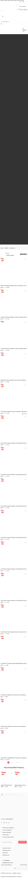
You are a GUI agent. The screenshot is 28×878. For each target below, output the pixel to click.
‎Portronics (15, 243)
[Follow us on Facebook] (1, 822)
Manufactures (6, 855)
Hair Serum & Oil (15, 189)
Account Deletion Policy (8, 837)
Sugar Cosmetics (14, 64)
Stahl (15, 202)
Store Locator (22, 6)
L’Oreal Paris (14, 128)
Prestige (15, 211)
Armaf (15, 223)
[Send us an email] (4, 822)
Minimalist (14, 139)
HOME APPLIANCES (14, 200)
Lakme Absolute (14, 81)
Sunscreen (14, 147)
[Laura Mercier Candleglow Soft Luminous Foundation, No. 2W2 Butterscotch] (14, 743)
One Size (14, 98)
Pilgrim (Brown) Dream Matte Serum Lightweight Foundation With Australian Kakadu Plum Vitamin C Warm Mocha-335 (7, 785)
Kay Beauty (14, 42)
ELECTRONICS (14, 237)
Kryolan (14, 73)
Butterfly (15, 217)
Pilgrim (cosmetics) (15, 164)
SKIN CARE (14, 101)
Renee (14, 84)
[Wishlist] (26, 30)
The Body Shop (14, 117)
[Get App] (21, 1)
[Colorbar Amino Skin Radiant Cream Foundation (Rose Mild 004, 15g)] (14, 334)
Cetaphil (14, 125)
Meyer (15, 203)
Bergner (15, 218)
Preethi (15, 209)
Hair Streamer (15, 159)
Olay (14, 106)
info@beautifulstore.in (7, 862)
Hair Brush (15, 187)
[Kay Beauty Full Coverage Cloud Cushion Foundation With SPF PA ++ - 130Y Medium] (14, 365)
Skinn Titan (15, 226)
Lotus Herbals (14, 131)
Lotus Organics (14, 133)
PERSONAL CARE (14, 194)
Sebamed (14, 114)
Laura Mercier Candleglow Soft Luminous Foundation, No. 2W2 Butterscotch (14, 758)
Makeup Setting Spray (15, 173)
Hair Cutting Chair (15, 155)
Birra (15, 228)
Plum (14, 111)
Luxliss (15, 192)
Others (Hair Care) (15, 184)
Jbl (15, 240)
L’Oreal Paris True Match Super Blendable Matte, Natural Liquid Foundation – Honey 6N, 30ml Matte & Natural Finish (14, 663)
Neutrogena (14, 48)
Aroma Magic (14, 50)
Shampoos (15, 181)
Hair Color (15, 186)
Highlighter (15, 178)
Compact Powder (15, 167)
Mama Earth (14, 136)
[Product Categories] (23, 29)
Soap (15, 198)
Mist (15, 234)
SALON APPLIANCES (14, 153)
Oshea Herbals (14, 76)
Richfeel (14, 95)
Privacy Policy (6, 834)
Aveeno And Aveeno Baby (14, 56)
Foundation (15, 169)
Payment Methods (7, 832)
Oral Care (15, 197)
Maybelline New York (14, 67)
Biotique (14, 59)
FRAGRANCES (15, 222)
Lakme (14, 78)
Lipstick (15, 170)
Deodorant (15, 232)
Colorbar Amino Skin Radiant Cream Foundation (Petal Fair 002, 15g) (14, 317)
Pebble (15, 242)
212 (15, 229)
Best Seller (5, 852)
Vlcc (14, 150)
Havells (15, 220)
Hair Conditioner (15, 183)
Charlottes (14, 90)
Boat (15, 239)
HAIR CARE (14, 180)
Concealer (15, 166)
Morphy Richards (15, 205)
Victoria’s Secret (14, 62)
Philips (15, 215)
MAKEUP (14, 163)
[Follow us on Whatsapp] (9, 822)
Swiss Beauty (14, 39)
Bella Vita (15, 225)
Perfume (15, 235)
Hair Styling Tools (15, 161)
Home (2, 248)
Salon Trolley (15, 158)
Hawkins (15, 212)
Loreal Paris (15, 176)
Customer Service (7, 848)
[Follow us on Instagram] (6, 822)
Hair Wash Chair (15, 156)
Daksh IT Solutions (17, 876)
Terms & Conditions (7, 830)
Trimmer (15, 195)
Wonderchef (15, 214)
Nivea (14, 53)
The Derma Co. (14, 119)
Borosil (15, 208)
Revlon (14, 92)
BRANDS (14, 35)
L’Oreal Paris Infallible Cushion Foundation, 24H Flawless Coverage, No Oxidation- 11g (14, 411)
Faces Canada (14, 87)
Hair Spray (15, 190)
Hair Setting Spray (15, 175)
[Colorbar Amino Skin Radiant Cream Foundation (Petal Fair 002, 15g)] (14, 302)
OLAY (14, 45)
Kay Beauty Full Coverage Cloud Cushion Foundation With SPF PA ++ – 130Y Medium (14, 380)
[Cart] (25, 30)
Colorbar (14, 70)
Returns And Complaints (8, 827)
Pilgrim (14, 37)
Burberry (15, 231)
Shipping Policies (6, 850)
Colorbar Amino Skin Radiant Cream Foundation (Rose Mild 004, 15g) (14, 348)
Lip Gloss (15, 172)
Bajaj (15, 206)
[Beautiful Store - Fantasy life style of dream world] (4, 17)
